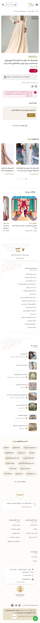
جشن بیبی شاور (30, 287)
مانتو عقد (32, 453)
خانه (37, 11)
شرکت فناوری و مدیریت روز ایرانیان (25, 613)
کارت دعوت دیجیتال (31, 533)
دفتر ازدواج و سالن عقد (30, 447)
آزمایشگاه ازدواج (9, 453)
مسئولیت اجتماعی (15, 537)
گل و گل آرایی (19, 474)
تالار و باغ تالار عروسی (28, 458)
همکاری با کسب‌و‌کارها (14, 541)
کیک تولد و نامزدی (30, 277)
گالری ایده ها (31, 11)
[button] (36, 4)
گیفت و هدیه (31, 327)
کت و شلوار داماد (30, 281)
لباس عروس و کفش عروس (27, 297)
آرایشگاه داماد (8, 474)
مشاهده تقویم (20, 258)
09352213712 (26, 507)
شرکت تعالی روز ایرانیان (12, 610)
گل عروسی (32, 294)
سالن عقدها (33, 525)
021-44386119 (27, 575)
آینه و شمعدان (21, 453)
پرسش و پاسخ (16, 525)
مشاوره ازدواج (16, 447)
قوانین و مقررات (15, 529)
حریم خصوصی (16, 533)
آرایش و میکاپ (31, 321)
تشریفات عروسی (10, 463)
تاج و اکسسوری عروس (29, 311)
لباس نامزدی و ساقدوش (28, 301)
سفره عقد (6, 447)
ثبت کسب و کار (33, 537)
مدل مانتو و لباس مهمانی (28, 317)
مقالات (35, 529)
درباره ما (35, 561)
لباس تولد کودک (30, 274)
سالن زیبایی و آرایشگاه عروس (26, 463)
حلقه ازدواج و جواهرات (29, 291)
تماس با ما (34, 557)
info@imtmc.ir (26, 579)
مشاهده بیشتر (21, 481)
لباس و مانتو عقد (30, 307)
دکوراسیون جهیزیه (30, 324)
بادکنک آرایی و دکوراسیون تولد (26, 284)
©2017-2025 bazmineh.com (26, 616)
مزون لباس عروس (25, 468)
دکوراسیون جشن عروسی (28, 304)
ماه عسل (32, 314)
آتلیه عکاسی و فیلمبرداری (12, 458)
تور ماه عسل (13, 468)
